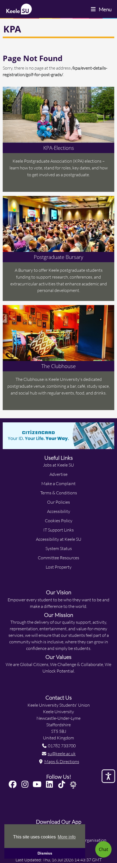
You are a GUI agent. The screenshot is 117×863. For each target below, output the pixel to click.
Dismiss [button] (45, 853)
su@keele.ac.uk (62, 753)
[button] (14, 785)
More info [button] (67, 837)
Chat (103, 849)
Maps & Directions (61, 761)
